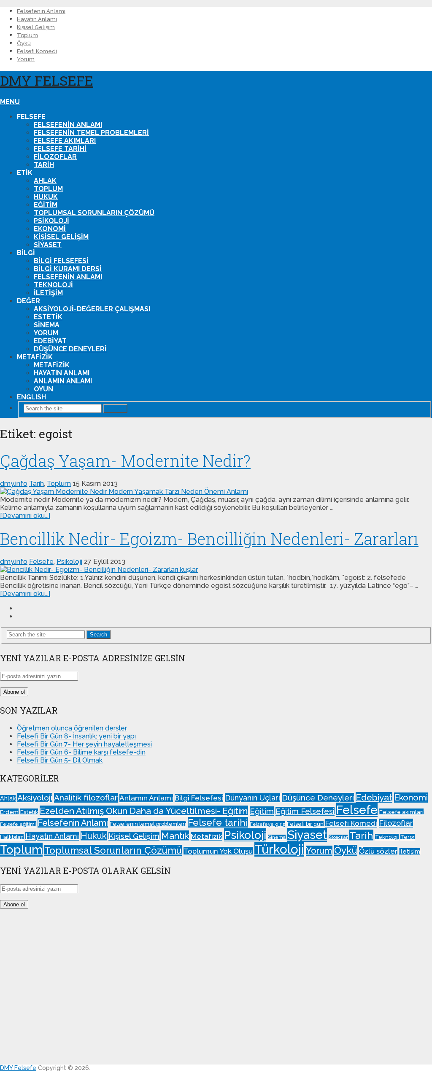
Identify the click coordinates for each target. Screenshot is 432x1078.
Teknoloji (53, 285)
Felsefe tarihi (60, 149)
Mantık (175, 835)
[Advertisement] (216, 991)
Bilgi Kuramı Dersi (68, 269)
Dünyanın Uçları (252, 797)
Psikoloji (51, 221)
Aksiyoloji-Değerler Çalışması (92, 309)
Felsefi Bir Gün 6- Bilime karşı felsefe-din (81, 752)
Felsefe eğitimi (18, 824)
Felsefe (41, 562)
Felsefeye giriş (267, 824)
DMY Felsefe (46, 80)
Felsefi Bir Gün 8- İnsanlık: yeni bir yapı (76, 736)
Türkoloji (279, 849)
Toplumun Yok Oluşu (218, 851)
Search (115, 408)
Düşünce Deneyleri (70, 349)
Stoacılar (338, 837)
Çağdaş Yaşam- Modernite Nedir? (125, 460)
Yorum (26, 59)
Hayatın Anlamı (37, 19)
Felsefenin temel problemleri (91, 133)
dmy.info (13, 484)
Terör (407, 837)
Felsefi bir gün (305, 824)
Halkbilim (12, 837)
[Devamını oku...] (25, 516)
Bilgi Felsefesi (61, 261)
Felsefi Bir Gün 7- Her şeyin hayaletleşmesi (84, 744)
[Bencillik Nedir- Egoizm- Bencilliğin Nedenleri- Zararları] (216, 570)
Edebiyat (50, 341)
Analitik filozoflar (86, 798)
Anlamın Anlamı (63, 381)
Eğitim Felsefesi (305, 811)
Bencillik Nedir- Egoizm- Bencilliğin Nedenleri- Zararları (209, 538)
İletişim (48, 293)
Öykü (24, 43)
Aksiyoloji (34, 797)
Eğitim (45, 205)
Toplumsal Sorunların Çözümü (94, 213)
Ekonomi (50, 229)
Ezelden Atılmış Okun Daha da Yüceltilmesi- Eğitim (144, 811)
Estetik (48, 317)
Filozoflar (55, 157)
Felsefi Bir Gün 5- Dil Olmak (60, 760)
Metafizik (52, 365)
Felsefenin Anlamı (41, 11)
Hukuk (46, 197)
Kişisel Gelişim (36, 27)
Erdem (9, 811)
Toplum (27, 35)
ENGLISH (31, 397)
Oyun (43, 389)
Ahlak (45, 181)
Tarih (44, 165)
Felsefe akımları (65, 141)
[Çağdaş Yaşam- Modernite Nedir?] (216, 492)
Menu (10, 102)
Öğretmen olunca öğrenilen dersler (72, 728)
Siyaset (48, 245)
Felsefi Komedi (37, 51)
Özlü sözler (378, 851)
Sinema (46, 325)
